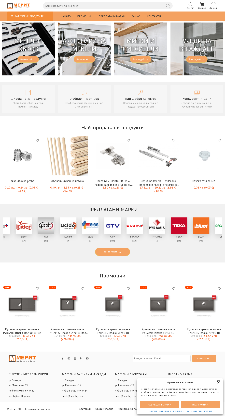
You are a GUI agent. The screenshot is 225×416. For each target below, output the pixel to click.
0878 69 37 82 (26, 390)
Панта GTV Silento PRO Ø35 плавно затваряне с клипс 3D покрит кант (113, 182)
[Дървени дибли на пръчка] (67, 156)
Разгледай (28, 59)
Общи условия (104, 408)
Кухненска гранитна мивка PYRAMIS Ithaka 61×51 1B (158, 330)
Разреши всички (160, 404)
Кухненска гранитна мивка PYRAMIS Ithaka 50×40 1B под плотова (67, 330)
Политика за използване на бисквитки (166, 411)
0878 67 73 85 (133, 390)
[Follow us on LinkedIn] (81, 358)
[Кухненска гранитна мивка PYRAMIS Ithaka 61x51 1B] (158, 304)
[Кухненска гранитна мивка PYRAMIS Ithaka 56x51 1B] (113, 304)
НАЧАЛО (66, 16)
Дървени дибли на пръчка (67, 181)
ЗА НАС (136, 16)
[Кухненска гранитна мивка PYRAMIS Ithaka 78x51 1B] (203, 304)
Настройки (200, 404)
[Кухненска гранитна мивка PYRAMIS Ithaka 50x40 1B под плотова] (67, 304)
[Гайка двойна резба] (22, 156)
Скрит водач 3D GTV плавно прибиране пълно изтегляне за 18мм (158, 182)
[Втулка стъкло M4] (203, 156)
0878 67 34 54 (79, 390)
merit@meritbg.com (19, 396)
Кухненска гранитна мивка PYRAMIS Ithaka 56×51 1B (113, 330)
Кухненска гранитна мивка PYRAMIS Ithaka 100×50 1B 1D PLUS (22, 330)
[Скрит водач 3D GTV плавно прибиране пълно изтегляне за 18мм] (158, 156)
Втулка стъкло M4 (203, 181)
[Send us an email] (68, 358)
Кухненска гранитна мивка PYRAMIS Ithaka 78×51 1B (204, 330)
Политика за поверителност (199, 411)
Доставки (85, 408)
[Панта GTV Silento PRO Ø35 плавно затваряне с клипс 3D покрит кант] (113, 156)
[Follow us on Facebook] (62, 358)
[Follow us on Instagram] (75, 358)
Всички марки (113, 252)
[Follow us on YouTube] (87, 358)
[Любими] (37, 140)
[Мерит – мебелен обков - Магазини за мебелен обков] (18, 6)
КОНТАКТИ (154, 16)
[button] (218, 382)
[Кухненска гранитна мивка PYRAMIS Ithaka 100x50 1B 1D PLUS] (22, 304)
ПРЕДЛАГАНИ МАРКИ (112, 16)
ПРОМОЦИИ (84, 16)
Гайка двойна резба (22, 181)
